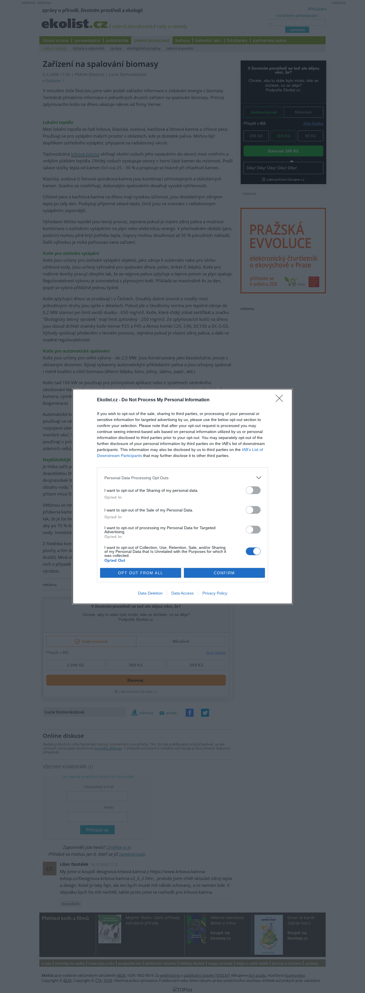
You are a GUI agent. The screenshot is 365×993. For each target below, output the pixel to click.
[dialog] (182, 496)
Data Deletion (150, 593)
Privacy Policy (214, 593)
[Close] (281, 400)
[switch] (253, 490)
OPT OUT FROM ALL (140, 573)
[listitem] (182, 478)
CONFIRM (224, 573)
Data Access (182, 593)
